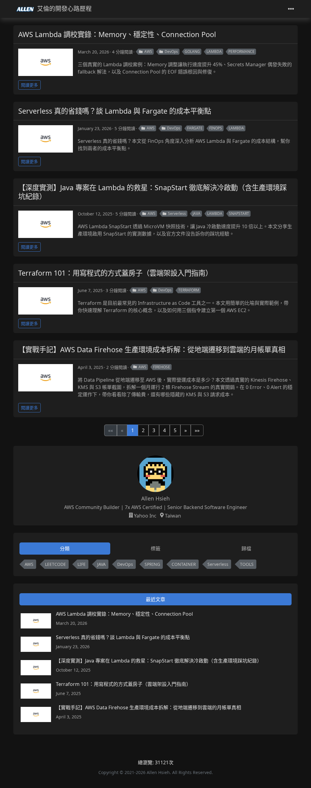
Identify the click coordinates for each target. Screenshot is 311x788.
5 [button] (175, 430)
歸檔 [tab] (246, 548)
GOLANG (192, 51)
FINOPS (215, 128)
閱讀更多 (29, 85)
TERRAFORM (188, 290)
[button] (185, 430)
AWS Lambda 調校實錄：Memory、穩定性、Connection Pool (117, 34)
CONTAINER (184, 564)
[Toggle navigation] (291, 9)
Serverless (177, 213)
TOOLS (247, 564)
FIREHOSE (161, 367)
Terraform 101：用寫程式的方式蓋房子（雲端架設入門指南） (115, 273)
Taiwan (173, 515)
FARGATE (195, 128)
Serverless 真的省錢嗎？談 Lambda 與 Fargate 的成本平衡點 (114, 111)
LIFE (81, 564)
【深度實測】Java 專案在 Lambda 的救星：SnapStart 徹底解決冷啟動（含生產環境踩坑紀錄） (152, 192)
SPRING (152, 564)
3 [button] (153, 430)
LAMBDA (214, 51)
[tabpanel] (155, 565)
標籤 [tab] (155, 548)
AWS (148, 51)
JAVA (196, 213)
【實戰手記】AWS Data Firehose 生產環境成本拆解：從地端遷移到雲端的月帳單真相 (151, 349)
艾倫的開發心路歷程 (64, 9)
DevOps (171, 51)
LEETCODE (55, 564)
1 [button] (132, 430)
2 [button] (143, 430)
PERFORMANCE (241, 51)
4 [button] (164, 430)
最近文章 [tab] (155, 599)
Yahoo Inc (145, 515)
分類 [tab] (65, 548)
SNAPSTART (239, 213)
